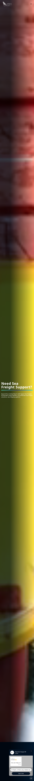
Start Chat (21, 773)
